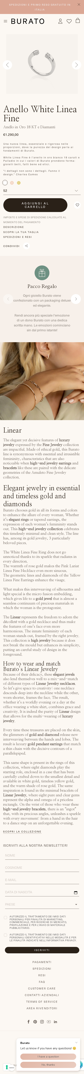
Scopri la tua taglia (21, 232)
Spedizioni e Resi (17, 237)
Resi (42, 975)
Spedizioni (42, 969)
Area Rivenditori (42, 1008)
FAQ (42, 982)
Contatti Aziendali (42, 995)
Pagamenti (42, 962)
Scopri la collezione (22, 831)
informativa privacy (61, 940)
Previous (7, 65)
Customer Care (42, 988)
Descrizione (13, 227)
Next (76, 65)
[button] (77, 205)
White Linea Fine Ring (28, 552)
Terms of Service (42, 1002)
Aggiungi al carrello (35, 205)
